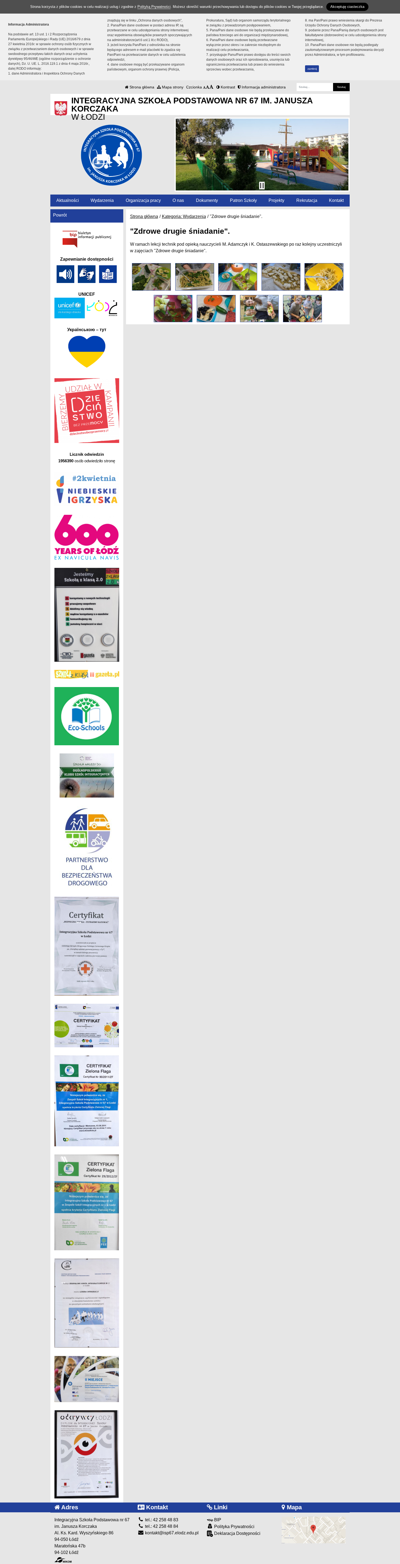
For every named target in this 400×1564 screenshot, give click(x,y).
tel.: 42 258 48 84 (161, 1526)
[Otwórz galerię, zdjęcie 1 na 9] (151, 276)
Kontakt (336, 200)
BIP (217, 1519)
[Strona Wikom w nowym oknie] (63, 1560)
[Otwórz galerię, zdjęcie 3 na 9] (238, 276)
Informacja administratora (263, 87)
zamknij (312, 68)
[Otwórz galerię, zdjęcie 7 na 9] (216, 308)
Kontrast (227, 87)
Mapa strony (172, 87)
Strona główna (141, 87)
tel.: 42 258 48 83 (161, 1519)
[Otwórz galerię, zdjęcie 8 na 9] (259, 308)
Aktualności (67, 200)
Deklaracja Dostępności (236, 1533)
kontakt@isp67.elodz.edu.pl (171, 1533)
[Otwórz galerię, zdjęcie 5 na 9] (324, 276)
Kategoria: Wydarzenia (184, 216)
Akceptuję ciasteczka (347, 7)
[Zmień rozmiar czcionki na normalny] (204, 87)
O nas (178, 200)
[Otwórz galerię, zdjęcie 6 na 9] (173, 308)
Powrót (60, 215)
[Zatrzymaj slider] (261, 185)
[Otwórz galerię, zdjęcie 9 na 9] (302, 308)
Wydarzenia (102, 200)
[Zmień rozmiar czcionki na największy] (211, 87)
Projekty (276, 200)
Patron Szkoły (243, 200)
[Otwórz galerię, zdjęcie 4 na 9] (281, 276)
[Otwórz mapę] (314, 1529)
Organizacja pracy (143, 200)
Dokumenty (207, 200)
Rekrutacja (306, 200)
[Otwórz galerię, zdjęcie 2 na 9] (195, 276)
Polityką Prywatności (154, 7)
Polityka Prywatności (233, 1526)
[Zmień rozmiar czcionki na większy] (207, 87)
